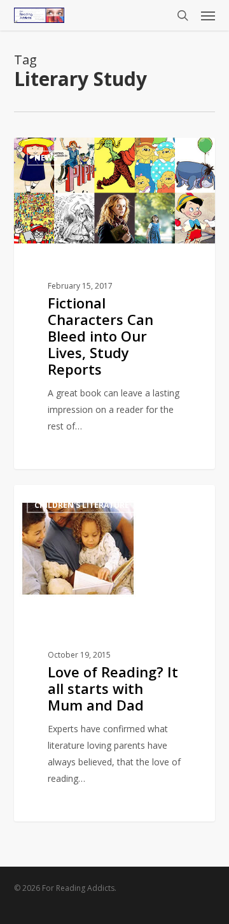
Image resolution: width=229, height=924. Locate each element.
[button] (208, 15)
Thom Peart (61, 152)
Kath (48, 499)
